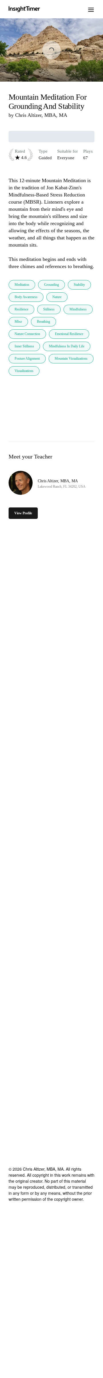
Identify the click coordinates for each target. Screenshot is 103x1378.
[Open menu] (91, 9)
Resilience (21, 309)
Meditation (22, 285)
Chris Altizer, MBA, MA (41, 115)
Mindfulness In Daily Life (66, 346)
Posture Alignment (27, 359)
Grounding (51, 285)
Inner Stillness (24, 346)
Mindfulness (78, 309)
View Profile (23, 513)
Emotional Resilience (69, 334)
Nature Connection (27, 334)
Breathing (43, 322)
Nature (57, 297)
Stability (79, 285)
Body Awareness (26, 297)
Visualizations (24, 371)
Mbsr (18, 322)
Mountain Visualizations (71, 359)
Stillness (49, 309)
